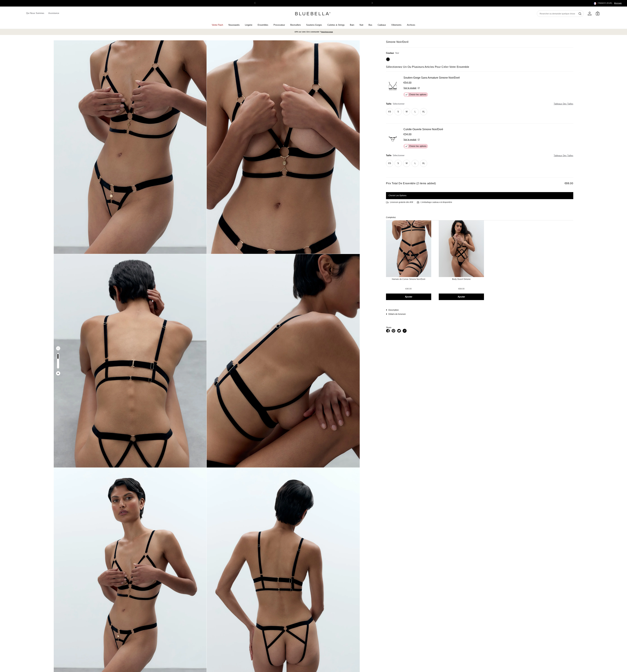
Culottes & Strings (336, 25)
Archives (411, 25)
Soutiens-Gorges (314, 25)
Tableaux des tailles (563, 104)
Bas (370, 25)
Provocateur (279, 25)
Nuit (361, 25)
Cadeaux (382, 25)
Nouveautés (234, 25)
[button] (372, 3)
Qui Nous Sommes (35, 13)
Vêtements (396, 25)
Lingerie (248, 25)
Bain (352, 25)
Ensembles (263, 25)
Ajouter (408, 296)
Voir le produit (409, 88)
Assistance (53, 13)
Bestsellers (295, 25)
